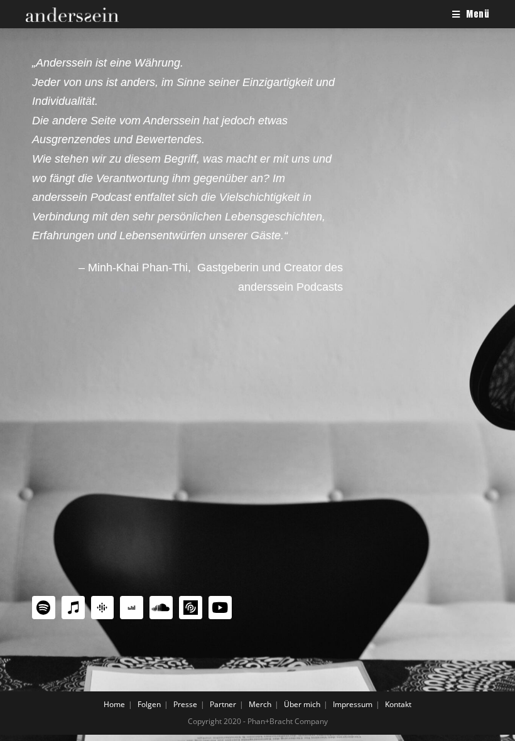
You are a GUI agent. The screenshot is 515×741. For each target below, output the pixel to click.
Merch (260, 704)
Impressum (352, 704)
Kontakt (398, 704)
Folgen (149, 704)
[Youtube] (220, 607)
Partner (223, 704)
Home (114, 704)
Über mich (302, 704)
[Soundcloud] (161, 607)
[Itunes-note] (73, 607)
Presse (185, 704)
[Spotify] (43, 607)
